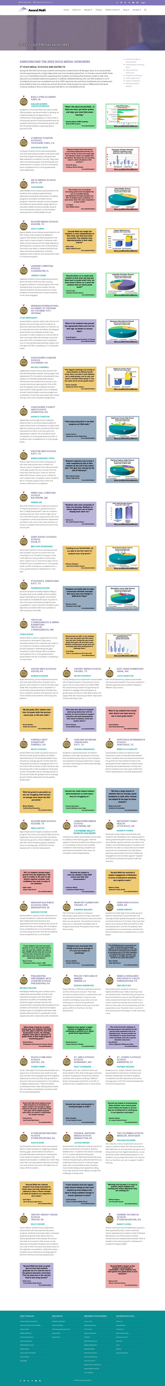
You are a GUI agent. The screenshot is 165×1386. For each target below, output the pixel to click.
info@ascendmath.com (44, 2)
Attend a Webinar (133, 81)
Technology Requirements (61, 1329)
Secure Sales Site (122, 1353)
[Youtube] (133, 2)
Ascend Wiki (56, 1333)
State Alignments (133, 78)
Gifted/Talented (89, 1349)
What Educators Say (27, 1345)
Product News (24, 1357)
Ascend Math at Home (91, 1369)
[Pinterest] (137, 2)
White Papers (24, 1349)
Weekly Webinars (26, 1333)
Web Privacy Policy (122, 1333)
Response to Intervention (92, 1365)
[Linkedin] (125, 2)
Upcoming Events (26, 1341)
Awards (118, 1349)
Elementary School (90, 1353)
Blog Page (23, 1361)
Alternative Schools (90, 1341)
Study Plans (56, 1337)
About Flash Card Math (28, 1353)
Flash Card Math (57, 1325)
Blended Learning (90, 1325)
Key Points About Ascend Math (30, 1325)
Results (87, 10)
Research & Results (58, 1321)
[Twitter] (121, 2)
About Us (119, 1321)
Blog (125, 10)
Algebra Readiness (90, 1345)
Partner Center (111, 10)
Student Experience (26, 1337)
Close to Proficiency (90, 1357)
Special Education (90, 1333)
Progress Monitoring (134, 75)
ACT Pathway (88, 1373)
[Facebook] (117, 2)
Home (66, 10)
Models (136, 10)
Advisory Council (122, 1337)
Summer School (89, 1361)
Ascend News (120, 1325)
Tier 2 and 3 (88, 1329)
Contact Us (120, 1329)
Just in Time (88, 1321)
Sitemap (119, 1341)
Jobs (118, 1345)
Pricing (98, 10)
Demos (76, 10)
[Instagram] (129, 2)
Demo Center (24, 1329)
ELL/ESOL (87, 1337)
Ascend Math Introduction (28, 1321)
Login (143, 3)
